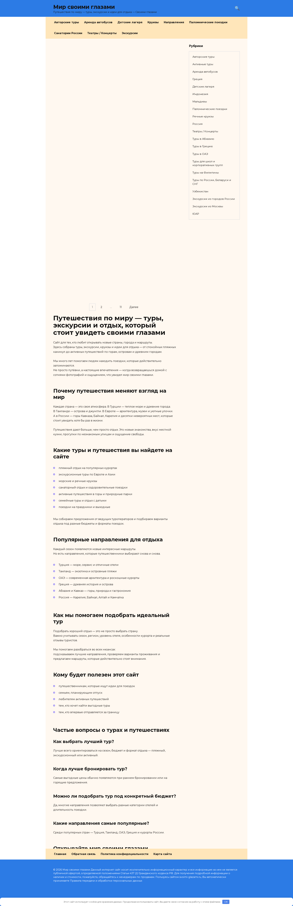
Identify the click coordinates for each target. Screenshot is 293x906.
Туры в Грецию (202, 146)
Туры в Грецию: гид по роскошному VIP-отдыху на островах (75, 253)
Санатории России (68, 33)
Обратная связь (83, 854)
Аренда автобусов (98, 22)
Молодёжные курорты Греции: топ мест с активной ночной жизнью (79, 301)
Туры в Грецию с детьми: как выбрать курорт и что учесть (143, 303)
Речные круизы (203, 116)
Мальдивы (199, 101)
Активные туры (202, 64)
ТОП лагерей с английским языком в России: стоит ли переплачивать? (141, 78)
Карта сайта (162, 854)
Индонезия (200, 94)
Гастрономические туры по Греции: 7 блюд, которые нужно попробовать (145, 257)
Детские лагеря (130, 22)
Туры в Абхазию (203, 138)
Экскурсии (130, 33)
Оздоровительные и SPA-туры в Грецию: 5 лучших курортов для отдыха (79, 204)
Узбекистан (200, 191)
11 (121, 307)
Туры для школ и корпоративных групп (207, 163)
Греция (197, 79)
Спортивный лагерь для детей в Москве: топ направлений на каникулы (80, 82)
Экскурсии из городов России (213, 198)
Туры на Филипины (205, 172)
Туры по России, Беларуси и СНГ (211, 182)
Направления (174, 22)
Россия (197, 124)
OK (226, 901)
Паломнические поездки (208, 22)
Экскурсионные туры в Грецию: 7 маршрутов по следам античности (146, 204)
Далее (133, 307)
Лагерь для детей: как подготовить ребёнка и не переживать (140, 155)
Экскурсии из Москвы (207, 206)
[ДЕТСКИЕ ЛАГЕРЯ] (81, 70)
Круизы (153, 22)
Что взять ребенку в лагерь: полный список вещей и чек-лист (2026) (81, 122)
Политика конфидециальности (124, 854)
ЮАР (195, 213)
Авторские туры (66, 22)
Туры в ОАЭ (200, 154)
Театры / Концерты (102, 33)
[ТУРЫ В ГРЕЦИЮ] (81, 193)
